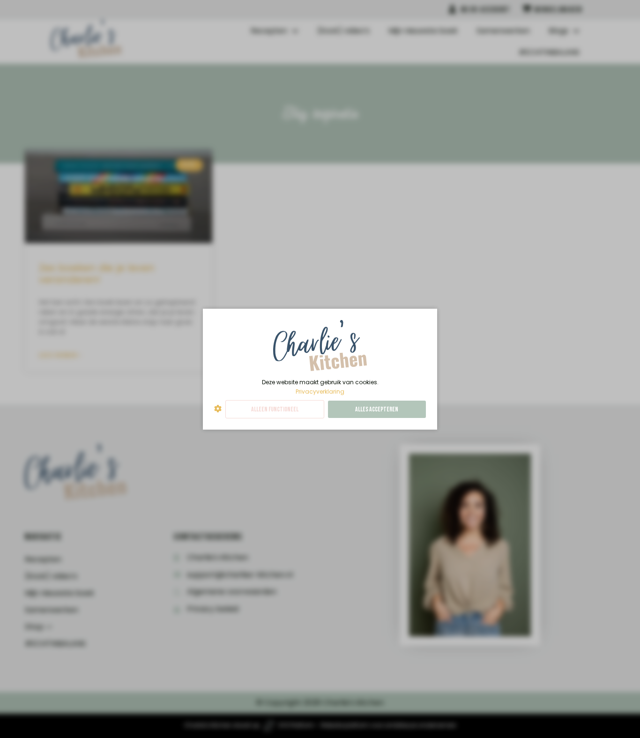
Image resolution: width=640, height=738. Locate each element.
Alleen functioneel (274, 409)
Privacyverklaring (320, 391)
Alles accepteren (376, 409)
